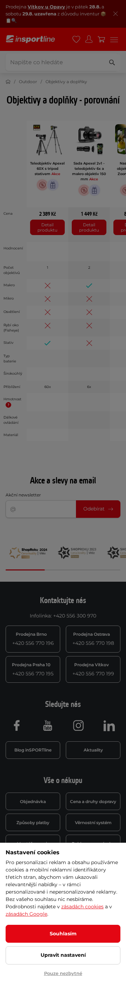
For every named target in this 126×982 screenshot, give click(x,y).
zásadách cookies (82, 906)
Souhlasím (63, 933)
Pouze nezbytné (63, 973)
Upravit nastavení (63, 955)
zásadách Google (26, 914)
